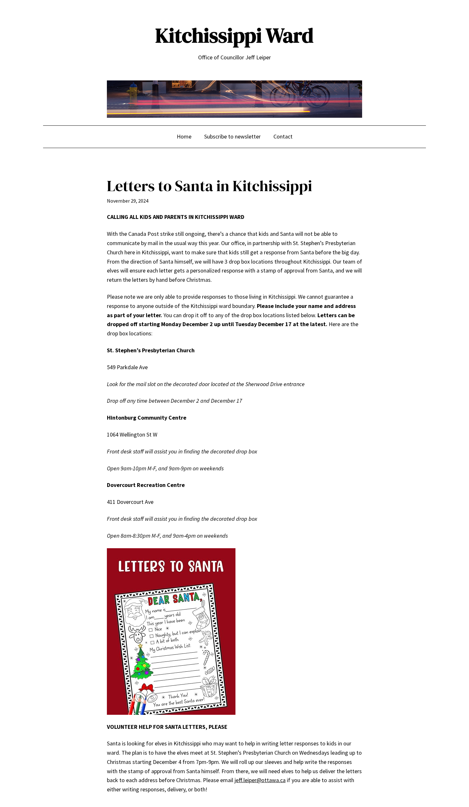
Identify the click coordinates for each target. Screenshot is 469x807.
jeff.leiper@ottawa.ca (260, 780)
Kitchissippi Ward (234, 35)
